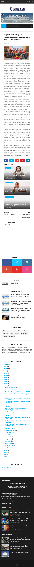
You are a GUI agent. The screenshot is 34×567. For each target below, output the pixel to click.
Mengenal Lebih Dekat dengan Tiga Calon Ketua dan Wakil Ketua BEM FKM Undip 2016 (21, 310)
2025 (5, 364)
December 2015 (10, 388)
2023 (5, 369)
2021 (5, 373)
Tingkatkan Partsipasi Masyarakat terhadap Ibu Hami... (15, 409)
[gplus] (29, 2)
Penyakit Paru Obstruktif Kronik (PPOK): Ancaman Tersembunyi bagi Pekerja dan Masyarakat (16, 189)
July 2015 (8, 434)
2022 (5, 371)
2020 (5, 375)
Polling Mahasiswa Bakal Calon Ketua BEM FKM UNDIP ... (17, 421)
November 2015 (10, 390)
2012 (5, 452)
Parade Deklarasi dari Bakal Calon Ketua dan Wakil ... (17, 414)
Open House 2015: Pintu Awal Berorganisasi (18, 394)
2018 (5, 379)
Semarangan (12, 336)
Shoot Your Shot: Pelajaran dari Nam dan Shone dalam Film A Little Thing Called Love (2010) (20, 512)
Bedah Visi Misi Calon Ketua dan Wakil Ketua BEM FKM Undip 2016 (20, 295)
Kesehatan (6, 43)
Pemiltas (17, 333)
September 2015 (10, 430)
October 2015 (9, 428)
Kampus (25, 42)
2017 (5, 381)
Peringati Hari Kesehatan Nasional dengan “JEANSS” (18, 418)
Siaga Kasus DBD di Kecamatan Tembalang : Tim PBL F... (18, 398)
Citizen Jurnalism (7, 330)
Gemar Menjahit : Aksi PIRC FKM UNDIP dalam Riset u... (16, 425)
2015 (5, 386)
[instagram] (32, 2)
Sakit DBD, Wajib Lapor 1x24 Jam (14, 412)
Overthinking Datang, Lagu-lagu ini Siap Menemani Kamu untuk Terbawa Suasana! (21, 317)
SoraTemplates (10, 562)
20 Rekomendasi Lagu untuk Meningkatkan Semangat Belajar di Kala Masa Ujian (20, 539)
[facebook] (25, 2)
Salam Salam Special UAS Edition (19, 552)
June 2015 (8, 437)
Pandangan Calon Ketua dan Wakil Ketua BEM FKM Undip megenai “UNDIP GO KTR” (21, 303)
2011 (5, 454)
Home (3, 26)
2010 (5, 456)
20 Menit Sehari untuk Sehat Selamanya (17, 396)
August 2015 (9, 432)
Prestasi (5, 336)
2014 (5, 448)
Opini (12, 333)
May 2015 (8, 439)
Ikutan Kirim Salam (8, 468)
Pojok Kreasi (24, 333)
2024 (5, 367)
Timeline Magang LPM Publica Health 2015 (17, 392)
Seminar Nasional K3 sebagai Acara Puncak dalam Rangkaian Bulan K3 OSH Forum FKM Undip (20, 546)
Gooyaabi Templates (28, 562)
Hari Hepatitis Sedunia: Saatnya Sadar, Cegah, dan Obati (16, 205)
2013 (5, 450)
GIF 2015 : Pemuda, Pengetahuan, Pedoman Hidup (18, 405)
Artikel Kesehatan (9, 182)
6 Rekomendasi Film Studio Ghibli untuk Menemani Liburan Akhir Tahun (21, 519)
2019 (5, 377)
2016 (5, 384)
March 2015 (8, 443)
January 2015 (9, 445)
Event (21, 42)
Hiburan (20, 330)
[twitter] (27, 2)
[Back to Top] (17, 565)
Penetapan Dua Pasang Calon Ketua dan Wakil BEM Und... (17, 402)
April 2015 (8, 441)
